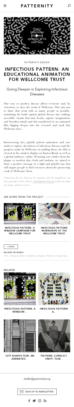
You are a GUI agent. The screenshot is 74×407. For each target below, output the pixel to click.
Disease (41, 256)
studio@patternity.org (43, 181)
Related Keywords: (14, 252)
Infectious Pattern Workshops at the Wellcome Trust (54, 231)
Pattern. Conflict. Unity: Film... (54, 357)
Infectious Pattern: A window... (19, 310)
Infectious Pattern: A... (54, 310)
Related (9, 270)
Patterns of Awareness (56, 256)
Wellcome (31, 256)
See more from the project (23, 196)
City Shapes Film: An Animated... (20, 357)
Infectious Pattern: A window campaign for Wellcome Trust (19, 231)
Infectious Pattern (17, 256)
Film (6, 256)
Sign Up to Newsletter (39, 392)
